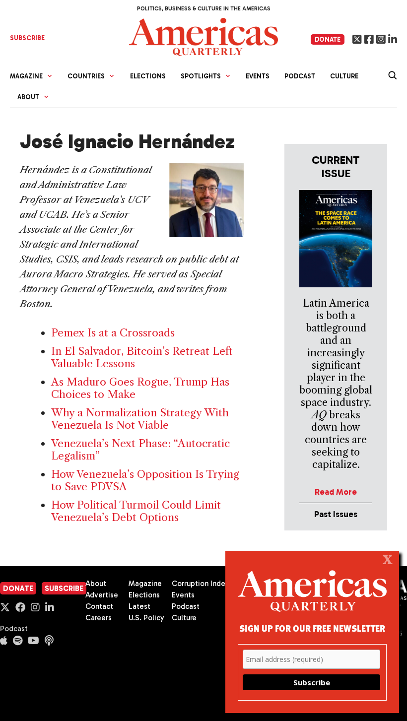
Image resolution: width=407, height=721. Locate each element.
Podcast (299, 76)
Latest (139, 606)
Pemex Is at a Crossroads (113, 333)
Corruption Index (200, 583)
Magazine (145, 583)
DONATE (327, 39)
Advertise (101, 594)
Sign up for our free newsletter (312, 628)
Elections (148, 76)
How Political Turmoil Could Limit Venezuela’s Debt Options (136, 511)
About (95, 583)
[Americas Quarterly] (203, 36)
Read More (336, 492)
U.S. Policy (146, 617)
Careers (98, 617)
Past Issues (335, 514)
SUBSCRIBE (27, 38)
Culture (344, 76)
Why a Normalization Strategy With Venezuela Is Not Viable (140, 418)
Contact (99, 606)
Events (258, 76)
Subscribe (64, 588)
